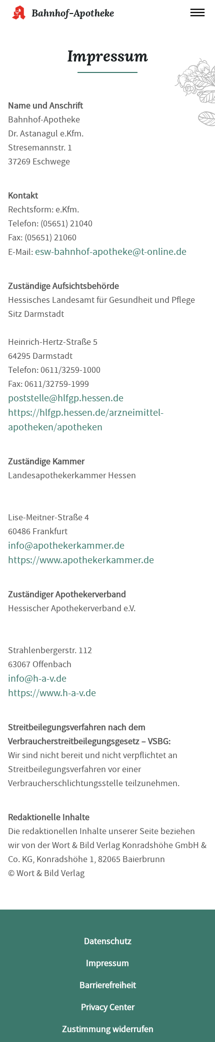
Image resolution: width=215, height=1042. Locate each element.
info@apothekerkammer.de (66, 545)
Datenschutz (108, 941)
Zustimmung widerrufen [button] (108, 1029)
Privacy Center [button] (107, 1007)
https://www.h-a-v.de (52, 693)
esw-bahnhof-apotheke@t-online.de (110, 251)
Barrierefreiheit (108, 985)
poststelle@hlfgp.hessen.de (66, 398)
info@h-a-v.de (37, 678)
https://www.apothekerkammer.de (81, 560)
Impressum (107, 963)
